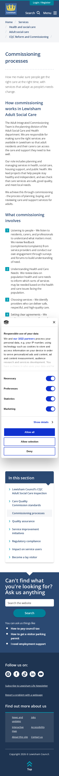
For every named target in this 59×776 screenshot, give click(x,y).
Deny (29, 451)
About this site (20, 737)
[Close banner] (54, 322)
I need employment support (28, 644)
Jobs (33, 717)
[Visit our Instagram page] (8, 675)
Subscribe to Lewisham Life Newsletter (26, 685)
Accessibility (38, 727)
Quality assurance (23, 521)
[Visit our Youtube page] (41, 675)
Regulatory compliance (26, 541)
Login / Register (41, 2)
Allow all (29, 432)
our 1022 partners (24, 338)
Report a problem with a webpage (24, 694)
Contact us (37, 737)
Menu (47, 13)
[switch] (50, 388)
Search (30, 13)
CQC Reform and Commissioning (29, 37)
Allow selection (29, 441)
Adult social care (19, 32)
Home (9, 22)
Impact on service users (27, 549)
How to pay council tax (25, 628)
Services (24, 22)
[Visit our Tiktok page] (25, 675)
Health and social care (22, 27)
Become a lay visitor (24, 557)
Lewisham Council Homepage (11, 9)
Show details (41, 422)
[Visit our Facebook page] (16, 675)
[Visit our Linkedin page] (33, 675)
